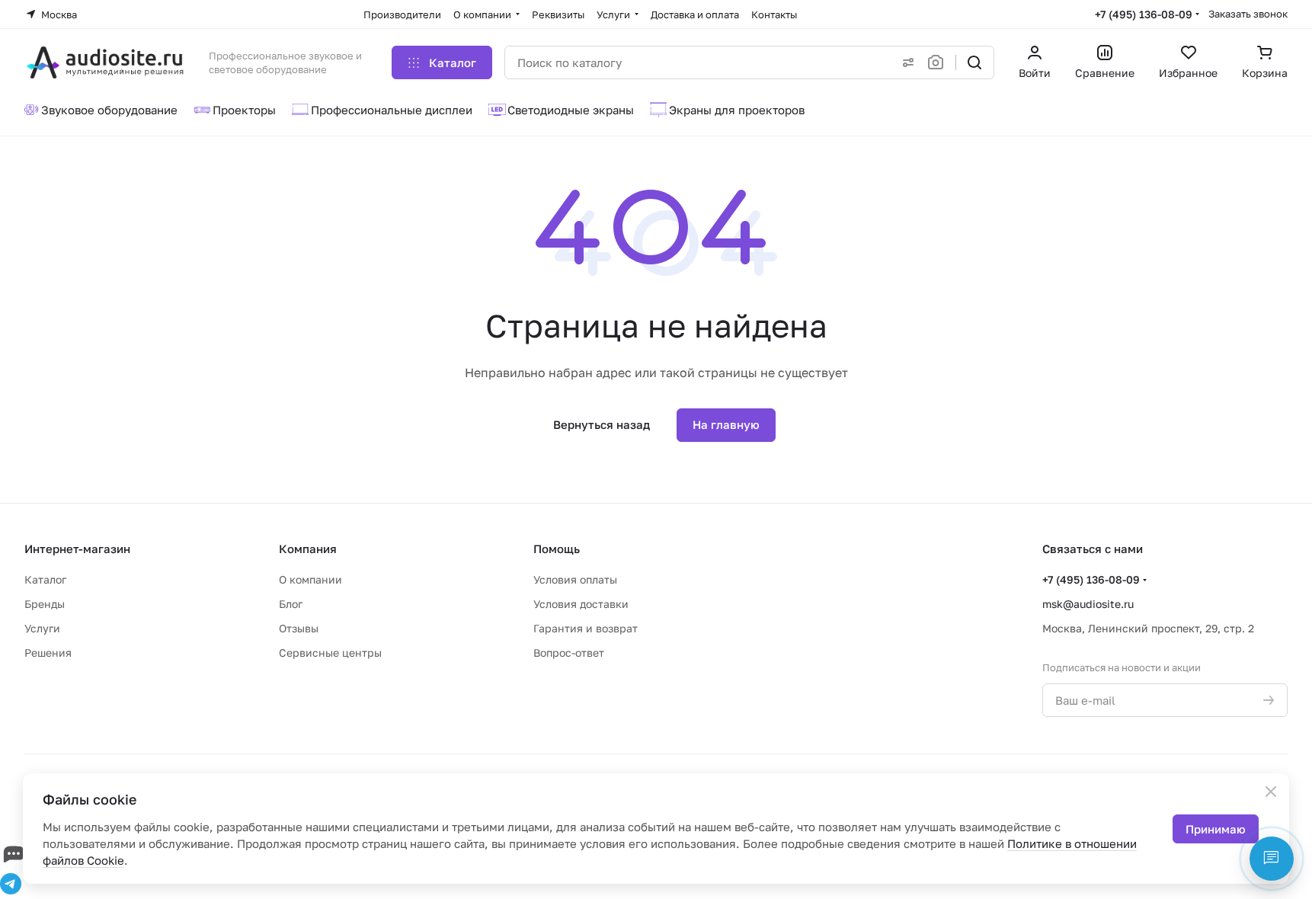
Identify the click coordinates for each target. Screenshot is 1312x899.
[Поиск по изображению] (938, 62)
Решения (48, 652)
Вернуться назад (601, 424)
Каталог (45, 579)
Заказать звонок (1248, 14)
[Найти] (974, 62)
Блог (290, 603)
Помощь (556, 548)
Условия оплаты (575, 579)
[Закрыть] (1271, 791)
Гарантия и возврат (585, 628)
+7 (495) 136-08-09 (1143, 14)
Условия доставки (581, 603)
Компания (308, 548)
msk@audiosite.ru (1088, 603)
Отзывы (298, 628)
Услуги (42, 628)
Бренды (44, 603)
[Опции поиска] (905, 62)
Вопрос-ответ (568, 652)
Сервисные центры (330, 652)
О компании (310, 579)
